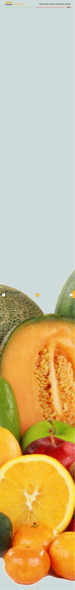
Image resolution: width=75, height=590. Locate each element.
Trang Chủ (7, 7)
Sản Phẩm (20, 7)
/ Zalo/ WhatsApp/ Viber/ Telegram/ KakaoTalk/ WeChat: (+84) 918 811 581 (50, 7)
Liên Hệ (30, 7)
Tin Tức (25, 7)
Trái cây (9, 298)
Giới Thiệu (13, 7)
